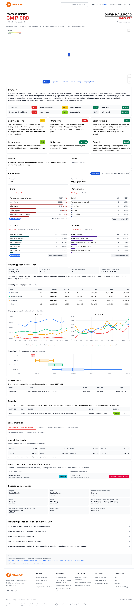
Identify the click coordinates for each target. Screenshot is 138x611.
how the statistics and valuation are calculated (31, 563)
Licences (33, 600)
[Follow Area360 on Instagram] (12, 590)
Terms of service (23, 600)
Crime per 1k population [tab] (17, 193)
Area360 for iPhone (101, 583)
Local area (95, 173)
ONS (32, 561)
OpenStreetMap (69, 561)
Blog (115, 577)
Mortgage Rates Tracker (83, 582)
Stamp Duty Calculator (82, 586)
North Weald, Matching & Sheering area (115, 173)
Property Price (89, 82)
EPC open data (38, 561)
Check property (41, 580)
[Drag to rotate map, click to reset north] (129, 81)
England (9, 26)
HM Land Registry (13, 561)
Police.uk (20, 561)
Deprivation (56, 82)
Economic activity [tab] (33, 229)
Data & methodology (121, 587)
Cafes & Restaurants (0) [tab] (56, 427)
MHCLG (45, 561)
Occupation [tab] (22, 229)
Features (39, 583)
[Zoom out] (129, 78)
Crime (46, 82)
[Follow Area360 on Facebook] (8, 590)
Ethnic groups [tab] (75, 193)
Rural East (72, 26)
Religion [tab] (84, 193)
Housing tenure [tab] (76, 229)
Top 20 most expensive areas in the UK (63, 581)
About (116, 580)
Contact (117, 583)
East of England (20, 26)
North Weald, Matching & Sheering (53, 26)
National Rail (80, 561)
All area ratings (61, 577)
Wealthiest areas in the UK (63, 590)
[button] (69, 55)
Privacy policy (11, 600)
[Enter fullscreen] (129, 30)
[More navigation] (129, 4)
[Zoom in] (129, 75)
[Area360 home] (15, 4)
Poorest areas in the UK (64, 586)
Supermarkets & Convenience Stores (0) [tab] (21, 427)
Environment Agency (54, 561)
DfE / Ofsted (27, 561)
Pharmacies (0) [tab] (73, 427)
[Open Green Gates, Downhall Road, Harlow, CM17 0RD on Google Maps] (125, 392)
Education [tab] (12, 229)
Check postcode (41, 577)
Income (65, 82)
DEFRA (62, 561)
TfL (75, 561)
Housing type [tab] (87, 229)
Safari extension (100, 580)
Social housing (76, 82)
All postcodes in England (44, 587)
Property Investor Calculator (81, 578)
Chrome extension (101, 577)
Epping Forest (33, 26)
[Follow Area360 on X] (16, 590)
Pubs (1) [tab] (41, 427)
